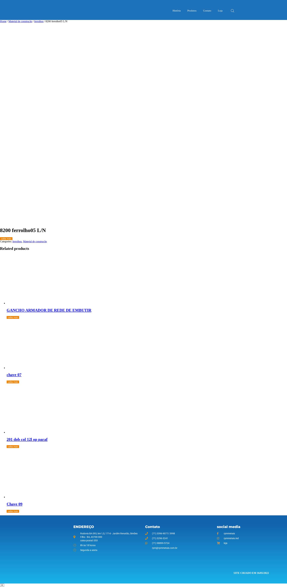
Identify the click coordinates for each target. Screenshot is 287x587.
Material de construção (20, 21)
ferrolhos (39, 21)
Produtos (191, 10)
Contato (207, 10)
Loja (220, 10)
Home (3, 21)
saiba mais (6, 238)
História (177, 10)
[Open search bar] (232, 10)
